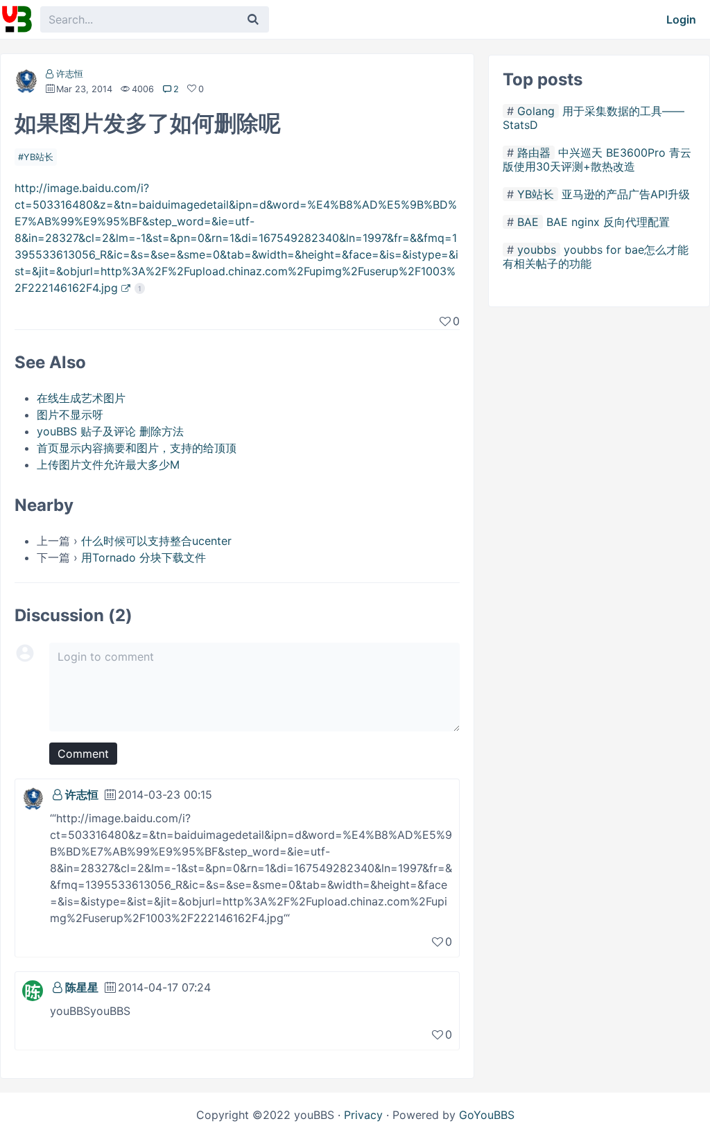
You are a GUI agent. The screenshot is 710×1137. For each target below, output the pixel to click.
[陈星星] (32, 989)
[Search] (253, 19)
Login (681, 19)
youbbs (536, 250)
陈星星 (81, 987)
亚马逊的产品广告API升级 (626, 194)
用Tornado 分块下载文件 (143, 557)
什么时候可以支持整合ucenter (156, 541)
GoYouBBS (486, 1115)
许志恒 (69, 74)
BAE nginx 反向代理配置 (608, 222)
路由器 (534, 152)
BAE (528, 222)
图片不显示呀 (70, 415)
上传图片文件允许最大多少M (108, 464)
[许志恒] (26, 83)
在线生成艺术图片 (81, 398)
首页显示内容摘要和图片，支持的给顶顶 (136, 448)
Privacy (363, 1115)
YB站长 (38, 157)
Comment (83, 754)
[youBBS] (16, 19)
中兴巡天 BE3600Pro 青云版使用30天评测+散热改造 (597, 159)
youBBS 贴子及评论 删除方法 (110, 431)
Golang (536, 111)
